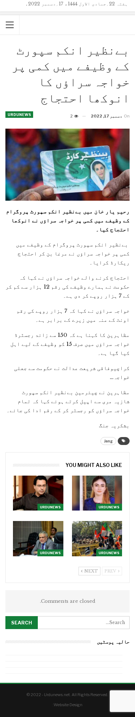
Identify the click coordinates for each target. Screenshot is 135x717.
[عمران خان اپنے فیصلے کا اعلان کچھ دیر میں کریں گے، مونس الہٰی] (38, 493)
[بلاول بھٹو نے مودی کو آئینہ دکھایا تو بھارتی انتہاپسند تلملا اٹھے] (97, 538)
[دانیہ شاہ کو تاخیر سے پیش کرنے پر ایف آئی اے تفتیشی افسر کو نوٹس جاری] (97, 493)
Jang (108, 441)
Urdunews (19, 114)
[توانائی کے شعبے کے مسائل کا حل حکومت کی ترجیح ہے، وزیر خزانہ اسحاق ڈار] (38, 538)
